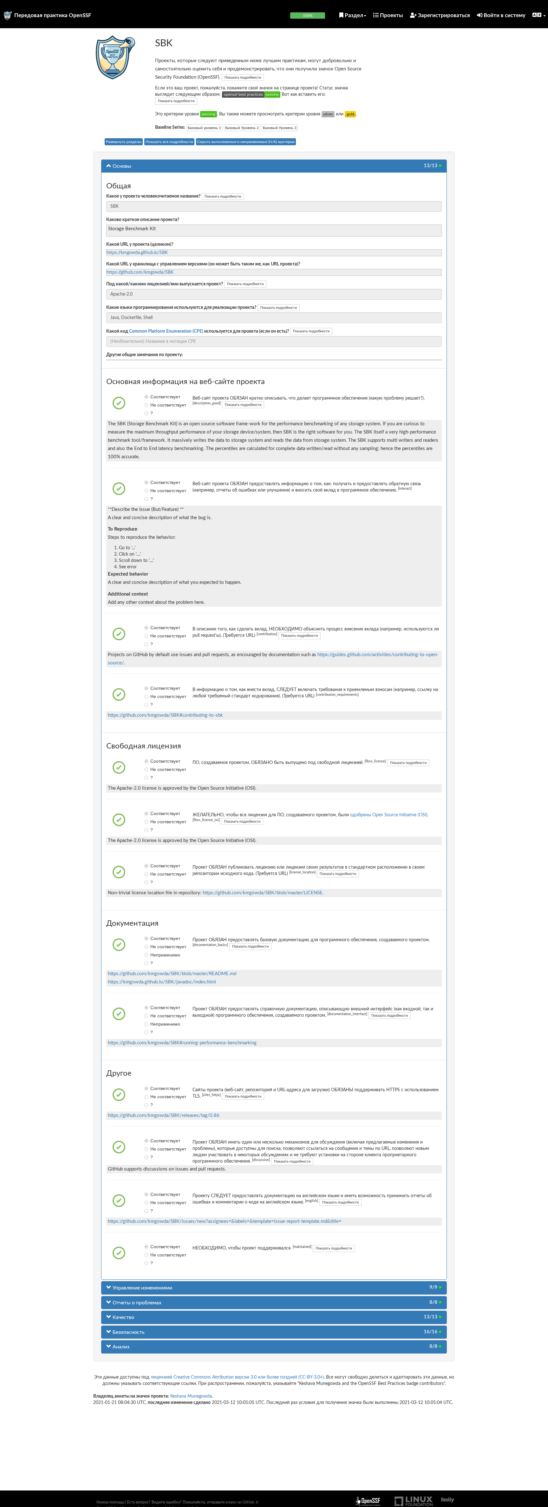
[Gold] (350, 114)
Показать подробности (243, 77)
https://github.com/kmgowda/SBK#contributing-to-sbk (165, 715)
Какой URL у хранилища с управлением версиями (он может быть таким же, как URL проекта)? (203, 264)
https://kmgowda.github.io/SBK (137, 253)
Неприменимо (155, 954)
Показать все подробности (169, 142)
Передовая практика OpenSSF (52, 15)
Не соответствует (155, 405)
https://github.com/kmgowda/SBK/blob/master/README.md (172, 973)
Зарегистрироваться (443, 15)
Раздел (353, 15)
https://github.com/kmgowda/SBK (140, 272)
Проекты (391, 15)
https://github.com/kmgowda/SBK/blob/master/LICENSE (263, 893)
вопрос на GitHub (239, 1502)
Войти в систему (503, 15)
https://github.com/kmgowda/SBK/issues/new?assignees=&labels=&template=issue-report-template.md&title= (225, 1221)
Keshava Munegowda (191, 1396)
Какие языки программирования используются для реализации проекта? (181, 307)
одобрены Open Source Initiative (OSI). (389, 815)
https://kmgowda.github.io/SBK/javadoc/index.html (162, 982)
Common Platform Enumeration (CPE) (166, 331)
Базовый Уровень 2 (242, 128)
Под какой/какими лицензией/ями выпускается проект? (164, 284)
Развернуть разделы (123, 142)
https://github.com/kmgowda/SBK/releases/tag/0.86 (163, 1115)
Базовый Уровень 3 (280, 128)
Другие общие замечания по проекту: (144, 355)
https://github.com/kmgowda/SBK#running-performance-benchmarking (182, 1043)
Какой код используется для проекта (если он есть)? (197, 331)
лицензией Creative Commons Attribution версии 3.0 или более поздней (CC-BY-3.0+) (237, 1377)
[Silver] (328, 114)
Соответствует (155, 396)
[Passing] (208, 114)
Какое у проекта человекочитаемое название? (153, 196)
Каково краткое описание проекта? (142, 220)
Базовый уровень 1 (204, 128)
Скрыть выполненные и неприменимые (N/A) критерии (246, 142)
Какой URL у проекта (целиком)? (139, 244)
